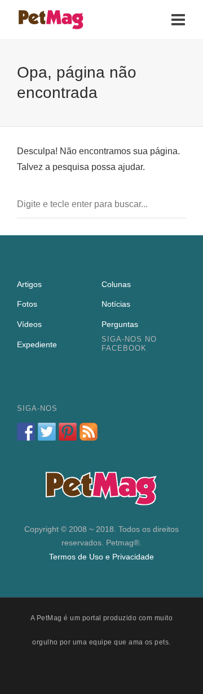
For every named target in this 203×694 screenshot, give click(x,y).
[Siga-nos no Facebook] (26, 432)
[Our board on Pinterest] (68, 432)
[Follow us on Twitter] (47, 432)
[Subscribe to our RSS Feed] (89, 432)
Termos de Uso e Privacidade (101, 556)
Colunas (116, 284)
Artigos (29, 284)
